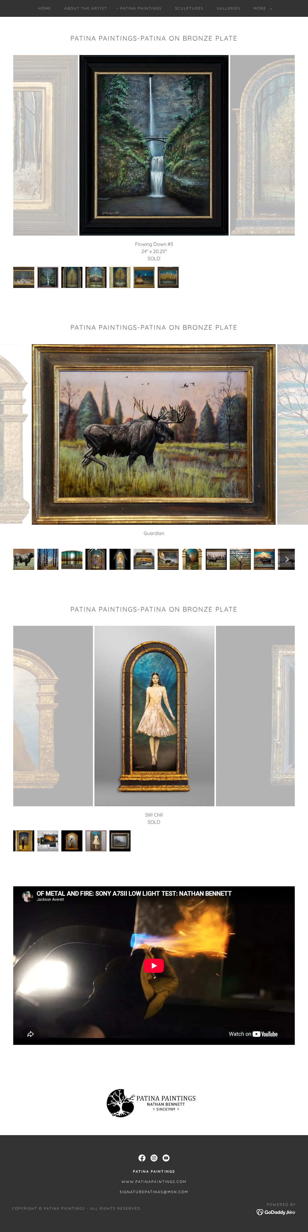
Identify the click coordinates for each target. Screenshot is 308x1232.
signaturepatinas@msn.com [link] (154, 1192)
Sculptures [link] (189, 8)
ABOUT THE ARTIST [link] (85, 8)
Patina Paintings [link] (141, 8)
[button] (261, 8)
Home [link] (44, 8)
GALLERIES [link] (228, 8)
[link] (142, 1158)
